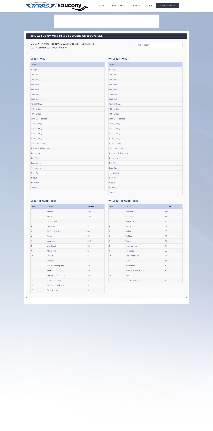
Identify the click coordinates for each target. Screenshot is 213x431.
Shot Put (34, 173)
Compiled (35, 70)
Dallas (49, 236)
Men (55, 47)
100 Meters (36, 74)
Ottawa (50, 256)
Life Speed (51, 246)
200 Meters (36, 79)
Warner (50, 216)
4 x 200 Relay (36, 129)
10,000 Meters (37, 104)
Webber (50, 261)
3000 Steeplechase (39, 119)
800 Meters (36, 89)
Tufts (127, 261)
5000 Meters (36, 99)
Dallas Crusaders (54, 280)
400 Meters (36, 84)
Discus (34, 178)
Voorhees (51, 241)
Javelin (34, 188)
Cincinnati (51, 226)
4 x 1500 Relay (115, 143)
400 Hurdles (36, 114)
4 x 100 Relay (36, 124)
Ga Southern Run (54, 231)
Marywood (51, 251)
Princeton (51, 211)
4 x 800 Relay (36, 138)
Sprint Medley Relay (39, 143)
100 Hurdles (114, 109)
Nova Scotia (130, 266)
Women (63, 47)
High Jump (35, 153)
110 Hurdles (36, 109)
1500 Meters (36, 94)
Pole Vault (35, 158)
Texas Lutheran (131, 246)
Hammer (35, 183)
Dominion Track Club (55, 285)
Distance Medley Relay (40, 148)
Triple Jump (36, 168)
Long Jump (36, 163)
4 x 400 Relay (36, 133)
